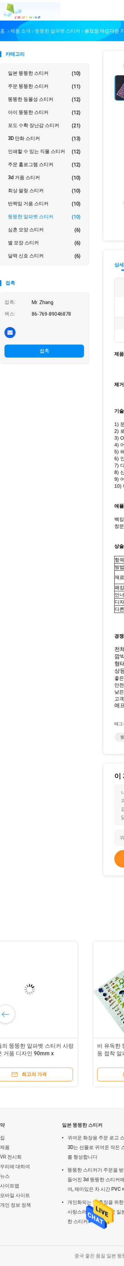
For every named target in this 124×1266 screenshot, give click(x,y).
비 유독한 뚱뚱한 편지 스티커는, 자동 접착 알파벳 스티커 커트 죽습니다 (52, 1053)
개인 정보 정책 (15, 1205)
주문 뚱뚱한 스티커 (44, 86)
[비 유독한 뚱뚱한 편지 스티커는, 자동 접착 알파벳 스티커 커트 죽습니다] (54, 989)
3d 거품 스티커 (44, 178)
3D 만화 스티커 (44, 138)
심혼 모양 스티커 (44, 230)
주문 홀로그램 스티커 (44, 164)
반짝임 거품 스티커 (44, 204)
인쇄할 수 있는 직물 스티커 (44, 151)
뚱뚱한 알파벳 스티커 (44, 217)
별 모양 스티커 (44, 243)
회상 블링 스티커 (44, 191)
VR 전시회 (11, 1157)
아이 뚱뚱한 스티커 (44, 112)
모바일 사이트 (15, 1195)
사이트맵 (9, 1185)
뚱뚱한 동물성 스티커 (44, 99)
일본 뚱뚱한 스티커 (44, 73)
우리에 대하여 (15, 1166)
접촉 (44, 350)
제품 (5, 1147)
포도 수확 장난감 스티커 (44, 125)
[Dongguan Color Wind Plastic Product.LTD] (30, 10)
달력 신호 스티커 (44, 256)
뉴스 (5, 1176)
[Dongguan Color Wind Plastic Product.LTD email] (10, 332)
